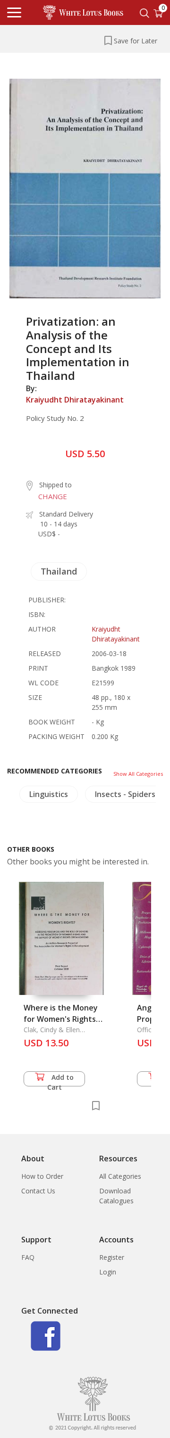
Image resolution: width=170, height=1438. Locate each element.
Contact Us (38, 1190)
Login (107, 1271)
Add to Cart (60, 1079)
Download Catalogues (116, 1195)
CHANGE (52, 496)
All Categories (120, 1176)
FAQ (27, 1257)
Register (111, 1257)
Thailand (59, 571)
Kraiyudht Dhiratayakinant (75, 399)
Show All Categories (138, 773)
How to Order (42, 1176)
